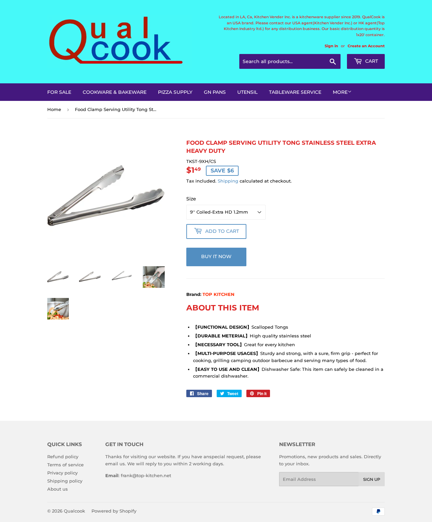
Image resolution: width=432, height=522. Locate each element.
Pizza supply (175, 92)
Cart (371, 61)
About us (57, 489)
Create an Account (366, 46)
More (340, 92)
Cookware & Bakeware (114, 92)
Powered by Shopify (113, 511)
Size (191, 199)
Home (54, 109)
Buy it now (216, 256)
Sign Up (371, 479)
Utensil (247, 92)
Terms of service (65, 464)
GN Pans (215, 92)
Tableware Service (295, 92)
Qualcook (74, 511)
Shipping (228, 181)
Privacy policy (62, 472)
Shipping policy (64, 481)
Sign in (331, 46)
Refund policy (62, 456)
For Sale (59, 92)
